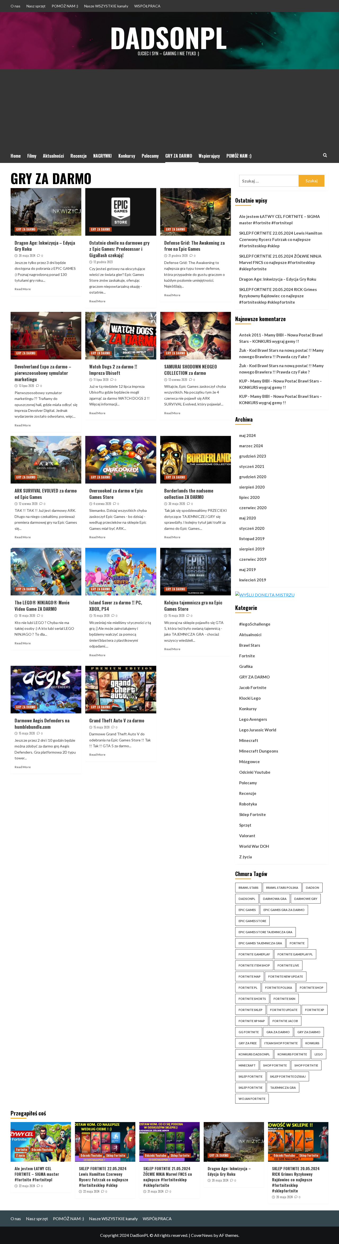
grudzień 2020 (252, 476)
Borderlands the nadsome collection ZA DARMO (188, 493)
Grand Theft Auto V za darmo (116, 720)
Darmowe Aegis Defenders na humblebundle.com (42, 723)
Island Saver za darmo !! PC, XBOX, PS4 (115, 605)
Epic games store (252, 921)
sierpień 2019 (252, 548)
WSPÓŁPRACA (147, 6)
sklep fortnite (250, 1076)
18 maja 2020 (27, 615)
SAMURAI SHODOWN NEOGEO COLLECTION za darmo (190, 369)
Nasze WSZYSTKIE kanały (106, 6)
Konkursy (126, 156)
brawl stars (248, 887)
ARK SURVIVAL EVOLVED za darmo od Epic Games (46, 493)
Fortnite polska (278, 987)
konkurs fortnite (292, 1054)
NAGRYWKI (102, 156)
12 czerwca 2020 (177, 379)
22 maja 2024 (27, 1186)
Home (16, 156)
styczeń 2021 (251, 466)
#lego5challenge (254, 624)
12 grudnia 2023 (103, 262)
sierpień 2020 (252, 487)
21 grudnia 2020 (178, 255)
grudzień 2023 (252, 456)
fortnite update (283, 1009)
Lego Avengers (253, 719)
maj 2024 (247, 435)
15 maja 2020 (101, 615)
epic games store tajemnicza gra (265, 932)
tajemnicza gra (283, 1087)
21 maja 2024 (155, 1191)
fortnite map (250, 976)
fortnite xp (314, 1009)
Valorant (247, 835)
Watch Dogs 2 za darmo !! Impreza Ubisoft (113, 369)
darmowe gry (305, 898)
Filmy (31, 156)
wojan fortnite (252, 1098)
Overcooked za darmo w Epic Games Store (116, 493)
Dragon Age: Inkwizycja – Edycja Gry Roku (45, 245)
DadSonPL (168, 37)
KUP (243, 381)
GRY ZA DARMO (178, 156)
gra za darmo (278, 1032)
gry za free (248, 1043)
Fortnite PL (248, 987)
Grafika (246, 666)
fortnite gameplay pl (295, 954)
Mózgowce (249, 761)
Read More (23, 289)
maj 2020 (247, 518)
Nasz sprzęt (36, 6)
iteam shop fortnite (281, 1043)
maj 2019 (247, 569)
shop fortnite (275, 1065)
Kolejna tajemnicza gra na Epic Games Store (193, 605)
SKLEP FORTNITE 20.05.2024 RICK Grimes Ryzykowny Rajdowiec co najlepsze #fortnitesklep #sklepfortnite (278, 295)
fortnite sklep (250, 1009)
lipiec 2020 (249, 497)
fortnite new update (285, 976)
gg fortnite (249, 1032)
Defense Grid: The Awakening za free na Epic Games (194, 245)
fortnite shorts (252, 998)
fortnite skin (284, 998)
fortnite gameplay (254, 954)
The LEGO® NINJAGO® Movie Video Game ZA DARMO (42, 605)
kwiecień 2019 (252, 579)
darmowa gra (275, 898)
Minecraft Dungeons (258, 751)
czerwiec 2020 (252, 507)
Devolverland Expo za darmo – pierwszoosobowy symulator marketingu (43, 372)
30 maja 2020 (176, 504)
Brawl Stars (249, 645)
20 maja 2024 (27, 255)
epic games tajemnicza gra (260, 943)
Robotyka (248, 803)
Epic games (247, 910)
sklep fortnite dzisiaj (288, 1076)
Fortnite (247, 655)
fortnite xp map (252, 1021)
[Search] (325, 155)
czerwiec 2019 (252, 559)
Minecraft (248, 740)
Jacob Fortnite (252, 687)
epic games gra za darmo (284, 910)
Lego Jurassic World (257, 729)
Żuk (242, 350)
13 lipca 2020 (26, 386)
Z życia (245, 856)
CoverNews (202, 1235)
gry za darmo (308, 1032)
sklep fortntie (250, 1087)
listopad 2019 (252, 538)
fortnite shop (311, 987)
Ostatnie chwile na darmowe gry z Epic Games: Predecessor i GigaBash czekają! (119, 249)
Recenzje (78, 156)
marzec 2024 (251, 445)
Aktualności (53, 156)
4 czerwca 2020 (102, 504)
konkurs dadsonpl (254, 1054)
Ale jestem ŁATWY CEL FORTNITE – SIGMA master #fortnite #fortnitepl (279, 219)
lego (319, 1054)
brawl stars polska (282, 887)
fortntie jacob (285, 1021)
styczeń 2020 (251, 528)
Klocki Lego (250, 698)
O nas (15, 6)
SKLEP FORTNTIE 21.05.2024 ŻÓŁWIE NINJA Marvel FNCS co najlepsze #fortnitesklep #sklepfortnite (280, 262)
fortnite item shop (254, 965)
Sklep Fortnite (252, 814)
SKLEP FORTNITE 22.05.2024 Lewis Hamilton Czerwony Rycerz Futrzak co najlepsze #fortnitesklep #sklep (280, 239)
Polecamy (150, 156)
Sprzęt (245, 825)
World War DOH (254, 846)
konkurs (312, 1043)
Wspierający (209, 156)
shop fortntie (306, 1065)
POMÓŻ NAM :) (65, 6)
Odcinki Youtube (254, 772)
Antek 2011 (250, 334)
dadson (312, 887)
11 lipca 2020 (101, 379)
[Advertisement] (169, 109)
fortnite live (288, 965)
